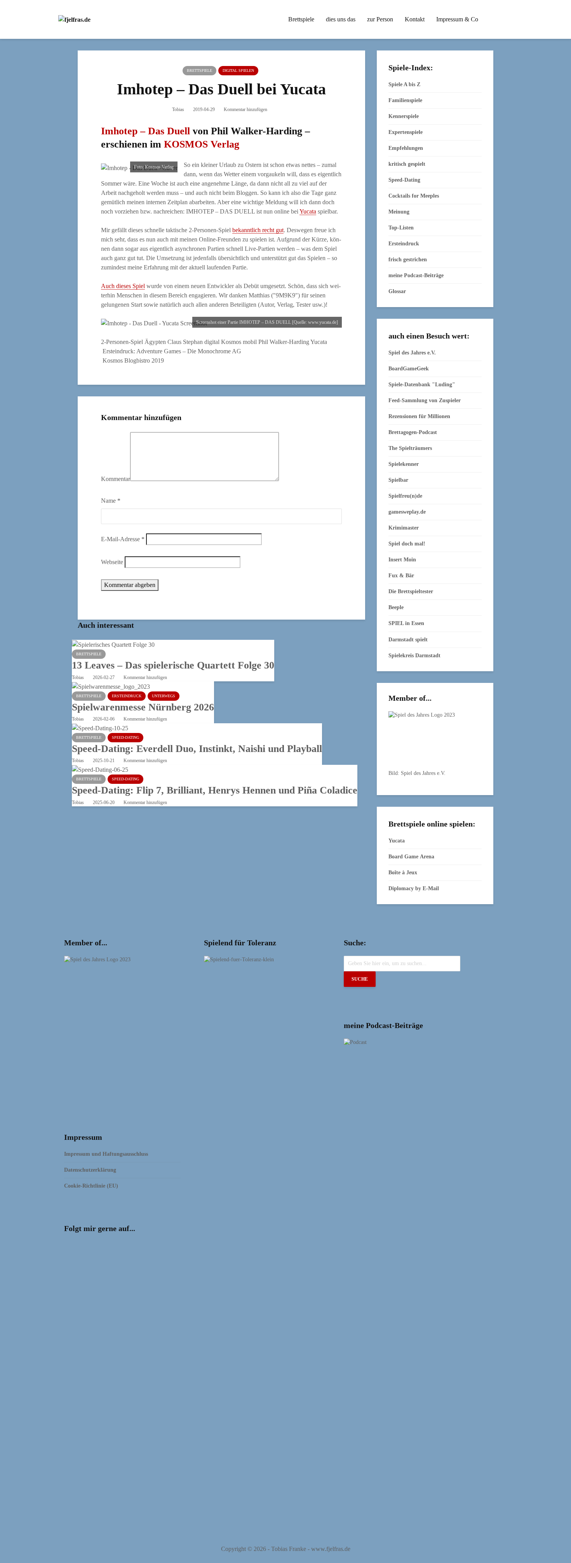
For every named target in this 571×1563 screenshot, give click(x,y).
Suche (360, 979)
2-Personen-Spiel (122, 342)
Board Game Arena (411, 857)
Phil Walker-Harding (283, 342)
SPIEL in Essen (406, 623)
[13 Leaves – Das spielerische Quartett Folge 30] (113, 644)
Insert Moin (402, 560)
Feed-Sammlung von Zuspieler (424, 400)
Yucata (318, 342)
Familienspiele (405, 100)
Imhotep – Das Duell (145, 131)
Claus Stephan (185, 342)
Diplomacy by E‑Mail (413, 888)
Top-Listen (401, 228)
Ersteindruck (126, 696)
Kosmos (231, 342)
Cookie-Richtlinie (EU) (91, 1186)
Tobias (178, 109)
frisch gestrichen (407, 259)
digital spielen (238, 70)
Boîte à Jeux (402, 872)
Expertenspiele (405, 132)
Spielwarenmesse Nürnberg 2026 (143, 707)
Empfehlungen (405, 148)
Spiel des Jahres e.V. (412, 353)
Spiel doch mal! (406, 544)
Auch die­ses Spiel (123, 286)
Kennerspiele (403, 116)
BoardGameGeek (408, 369)
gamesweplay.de (407, 512)
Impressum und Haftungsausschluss (106, 1154)
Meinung (398, 212)
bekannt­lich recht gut (258, 230)
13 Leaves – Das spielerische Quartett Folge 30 (173, 665)
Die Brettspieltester (410, 591)
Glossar (397, 291)
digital (211, 342)
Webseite (112, 562)
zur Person (380, 19)
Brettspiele (301, 19)
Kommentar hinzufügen (245, 109)
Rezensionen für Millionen (419, 416)
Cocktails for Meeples (413, 196)
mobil (250, 342)
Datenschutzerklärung (90, 1170)
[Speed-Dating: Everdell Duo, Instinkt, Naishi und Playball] (100, 727)
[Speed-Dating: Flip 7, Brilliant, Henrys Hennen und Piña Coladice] (100, 769)
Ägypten (155, 342)
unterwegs (163, 696)
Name (110, 500)
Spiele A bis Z (404, 84)
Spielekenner (403, 464)
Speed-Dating (125, 737)
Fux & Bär (401, 575)
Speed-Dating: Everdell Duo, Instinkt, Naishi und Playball (197, 748)
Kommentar (115, 479)
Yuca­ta (307, 211)
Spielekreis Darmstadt (414, 655)
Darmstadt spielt (408, 640)
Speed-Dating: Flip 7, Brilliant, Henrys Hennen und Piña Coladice (214, 790)
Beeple (396, 607)
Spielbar (398, 480)
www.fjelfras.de (330, 1549)
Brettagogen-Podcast (412, 432)
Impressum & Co (457, 19)
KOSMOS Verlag (201, 144)
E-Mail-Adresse (122, 539)
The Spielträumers (410, 448)
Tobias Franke (288, 1549)
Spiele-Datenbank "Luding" (421, 384)
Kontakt (415, 19)
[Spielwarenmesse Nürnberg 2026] (111, 686)
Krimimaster (403, 528)
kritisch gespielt (406, 164)
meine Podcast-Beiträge (416, 275)
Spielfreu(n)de (405, 496)
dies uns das (340, 19)
